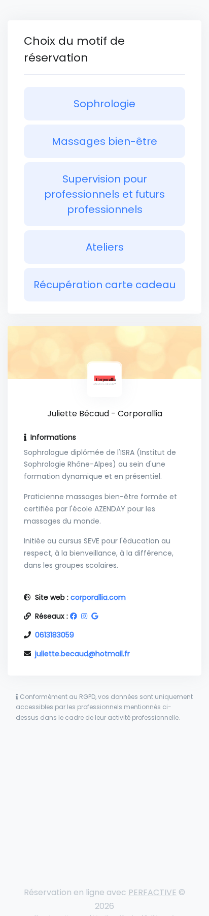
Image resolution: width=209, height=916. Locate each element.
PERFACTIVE (152, 892)
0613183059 (54, 635)
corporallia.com (98, 597)
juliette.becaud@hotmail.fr (82, 654)
